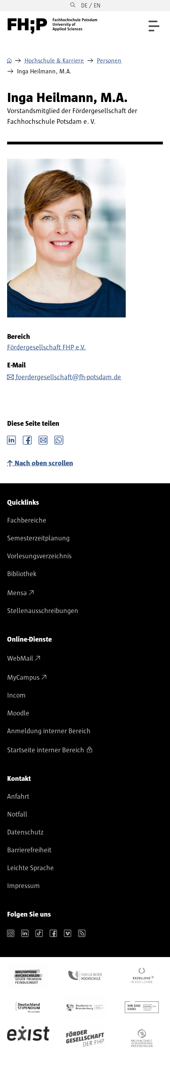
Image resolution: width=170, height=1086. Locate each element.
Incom (16, 695)
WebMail (20, 658)
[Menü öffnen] (154, 26)
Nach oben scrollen (44, 463)
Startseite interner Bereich (45, 750)
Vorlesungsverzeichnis (39, 556)
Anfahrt (18, 796)
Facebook (27, 439)
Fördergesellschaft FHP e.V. (46, 347)
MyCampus (23, 677)
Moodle (18, 713)
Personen (109, 61)
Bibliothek (21, 574)
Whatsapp (59, 439)
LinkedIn (11, 439)
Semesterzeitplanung (38, 538)
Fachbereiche (26, 520)
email (43, 439)
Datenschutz (25, 832)
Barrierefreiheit (29, 850)
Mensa (17, 593)
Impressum (23, 886)
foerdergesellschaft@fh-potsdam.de (68, 377)
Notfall (17, 814)
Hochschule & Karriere (54, 61)
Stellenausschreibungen (42, 611)
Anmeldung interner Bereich (49, 731)
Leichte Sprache (30, 868)
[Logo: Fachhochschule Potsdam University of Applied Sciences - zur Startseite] (52, 26)
